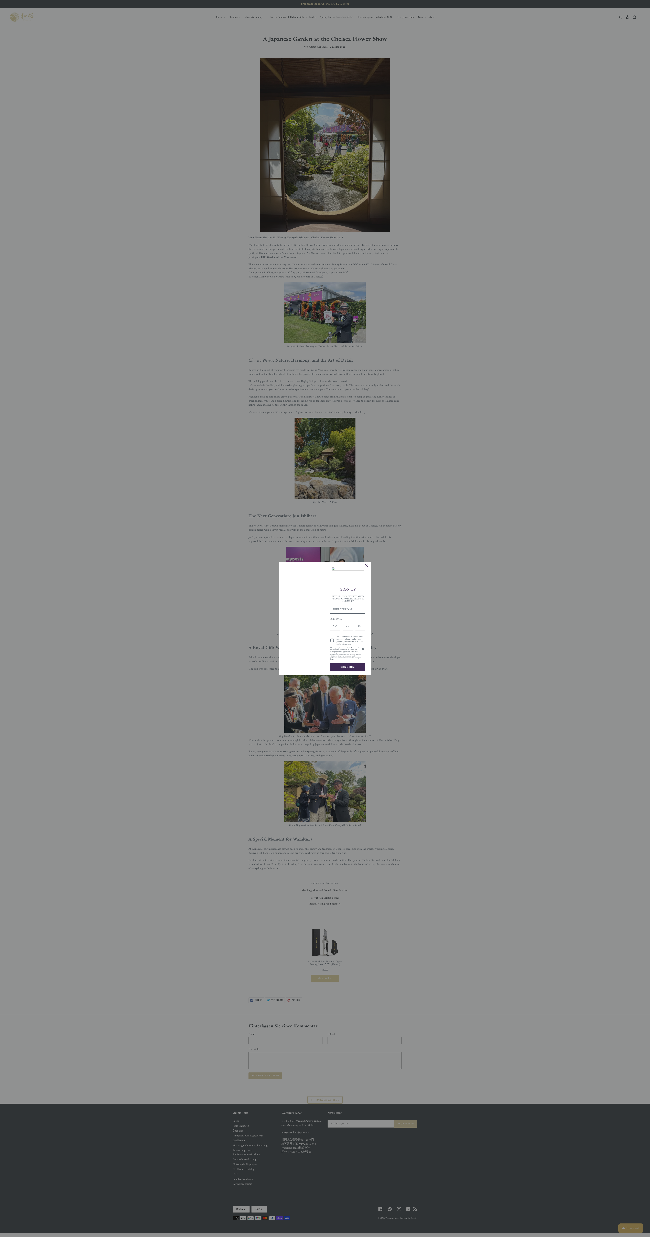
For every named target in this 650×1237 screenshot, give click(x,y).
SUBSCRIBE (347, 667)
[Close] (367, 566)
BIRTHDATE (336, 619)
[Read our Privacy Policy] (363, 649)
